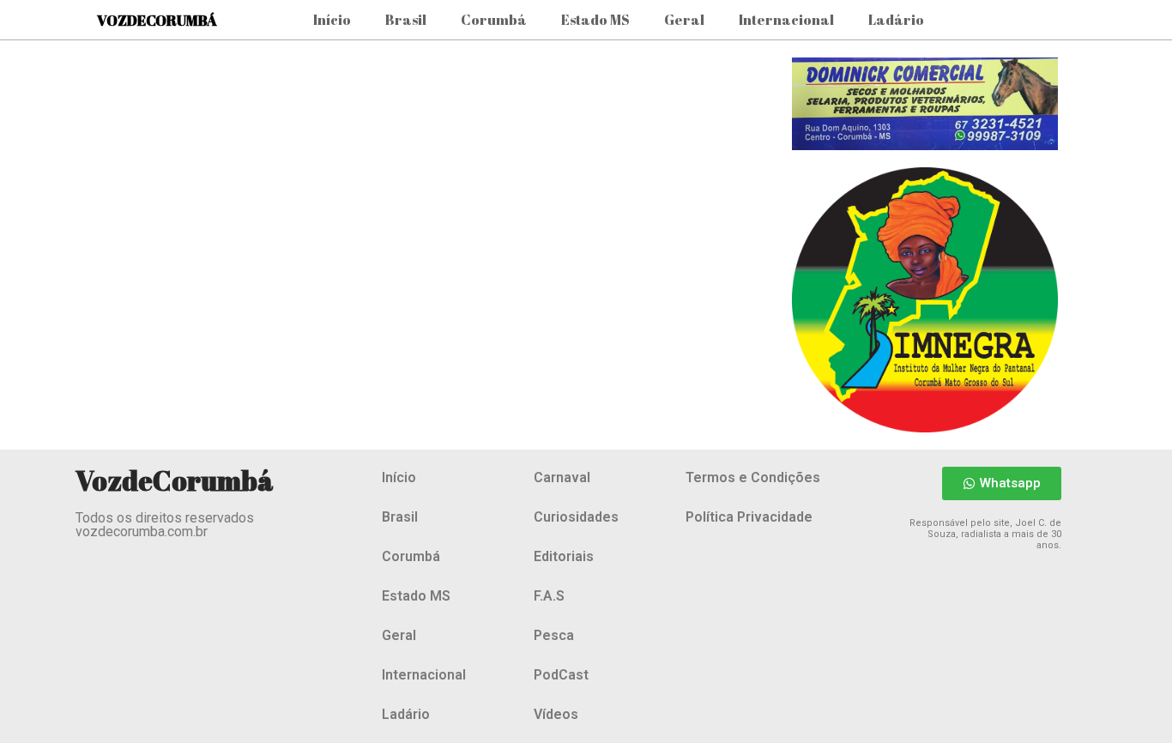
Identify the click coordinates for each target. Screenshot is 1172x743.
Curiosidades (576, 517)
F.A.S (549, 596)
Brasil (405, 19)
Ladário (896, 19)
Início (332, 19)
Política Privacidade (749, 517)
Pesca (554, 635)
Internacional (786, 19)
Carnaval (562, 477)
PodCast (561, 675)
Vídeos (556, 714)
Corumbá (494, 19)
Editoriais (564, 556)
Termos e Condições (753, 477)
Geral (684, 19)
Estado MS (595, 19)
